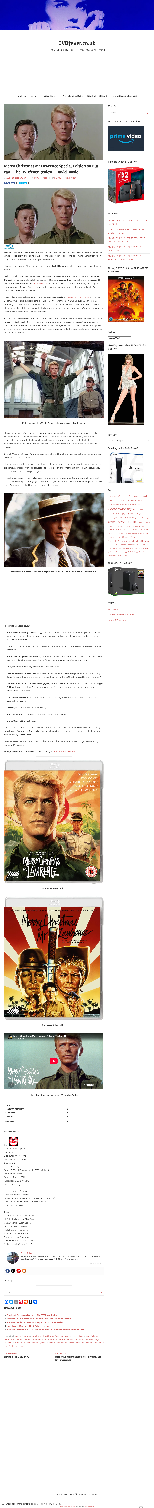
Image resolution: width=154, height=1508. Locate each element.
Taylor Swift (133, 552)
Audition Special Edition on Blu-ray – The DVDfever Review (35, 1322)
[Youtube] (18, 1271)
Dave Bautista (134, 504)
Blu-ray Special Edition (64, 751)
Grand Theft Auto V (122, 521)
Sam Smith (135, 541)
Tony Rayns (19, 1346)
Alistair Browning (22, 1336)
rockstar (124, 541)
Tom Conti (8, 1346)
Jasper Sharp (10, 1339)
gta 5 (141, 522)
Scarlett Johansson (129, 545)
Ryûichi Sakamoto (47, 1343)
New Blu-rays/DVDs (73, 95)
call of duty (120, 499)
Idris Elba (120, 526)
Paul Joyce (17, 1343)
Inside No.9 (132, 526)
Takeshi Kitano (74, 1343)
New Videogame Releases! (125, 95)
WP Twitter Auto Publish (67, 1507)
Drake (119, 514)
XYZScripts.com (89, 1507)
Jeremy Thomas (24, 1339)
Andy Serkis (113, 496)
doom (111, 514)
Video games (50, 95)
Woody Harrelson (119, 555)
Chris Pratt (122, 504)
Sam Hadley (61, 1343)
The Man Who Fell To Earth (77, 297)
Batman (123, 496)
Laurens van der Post (56, 1339)
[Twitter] (13, 1271)
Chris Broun (36, 1336)
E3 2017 (128, 514)
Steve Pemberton (119, 552)
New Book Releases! (97, 95)
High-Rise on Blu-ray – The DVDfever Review (28, 1326)
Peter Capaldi (126, 537)
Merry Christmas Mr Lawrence (80, 1339)
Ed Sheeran (125, 517)
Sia (139, 545)
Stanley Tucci (118, 548)
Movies (33, 95)
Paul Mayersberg (30, 1343)
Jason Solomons (92, 1336)
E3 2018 (137, 514)
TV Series (21, 95)
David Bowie (48, 1336)
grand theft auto (142, 518)
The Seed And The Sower (92, 1343)
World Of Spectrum (117, 620)
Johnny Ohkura (39, 1339)
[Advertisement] (77, 70)
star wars (131, 548)
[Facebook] (7, 1271)
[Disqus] (54, 1396)
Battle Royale (40, 283)
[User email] (24, 1271)
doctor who (121, 509)
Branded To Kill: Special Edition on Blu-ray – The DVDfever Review (39, 1318)
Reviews (73, 178)
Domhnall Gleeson (142, 510)
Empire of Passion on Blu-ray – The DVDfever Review (32, 1315)
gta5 (147, 522)
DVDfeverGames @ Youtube (121, 615)
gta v (111, 526)
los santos (121, 533)
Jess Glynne (126, 530)
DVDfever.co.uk (77, 43)
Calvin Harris (135, 500)
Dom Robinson (40, 178)
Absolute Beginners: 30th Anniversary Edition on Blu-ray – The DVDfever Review (45, 1329)
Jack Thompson (62, 1336)
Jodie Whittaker (137, 530)
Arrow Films (113, 609)
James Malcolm (77, 1336)
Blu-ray (57, 178)
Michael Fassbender (134, 533)
